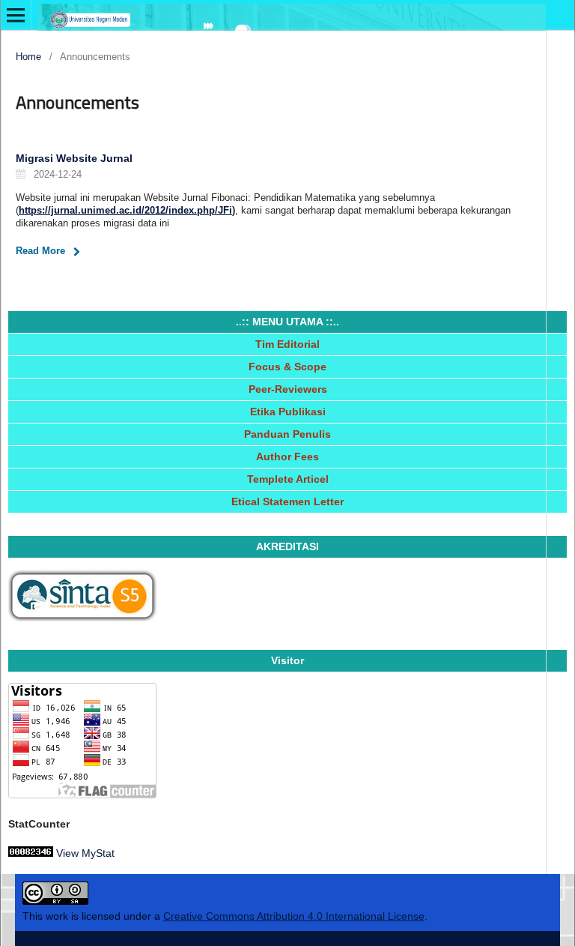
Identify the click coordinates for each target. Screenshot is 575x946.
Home (28, 56)
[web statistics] (30, 853)
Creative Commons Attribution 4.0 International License (294, 916)
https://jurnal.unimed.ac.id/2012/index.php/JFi (125, 210)
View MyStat (85, 853)
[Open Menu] (16, 15)
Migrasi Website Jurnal (74, 158)
